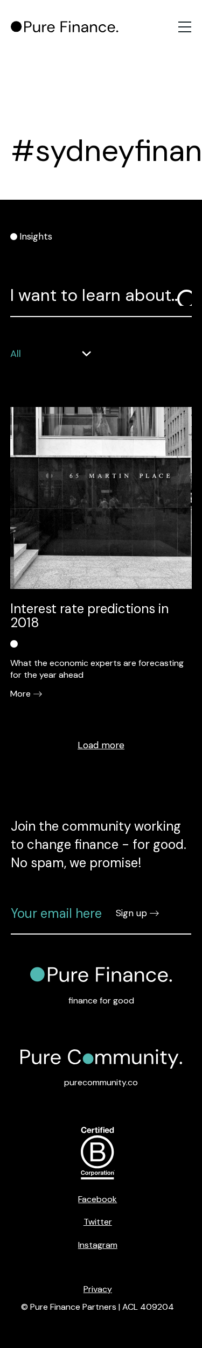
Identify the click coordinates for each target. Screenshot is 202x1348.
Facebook (97, 1199)
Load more (101, 745)
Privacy (97, 1289)
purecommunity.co (101, 1082)
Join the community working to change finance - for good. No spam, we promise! (98, 844)
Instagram (97, 1245)
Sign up (131, 913)
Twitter (97, 1221)
